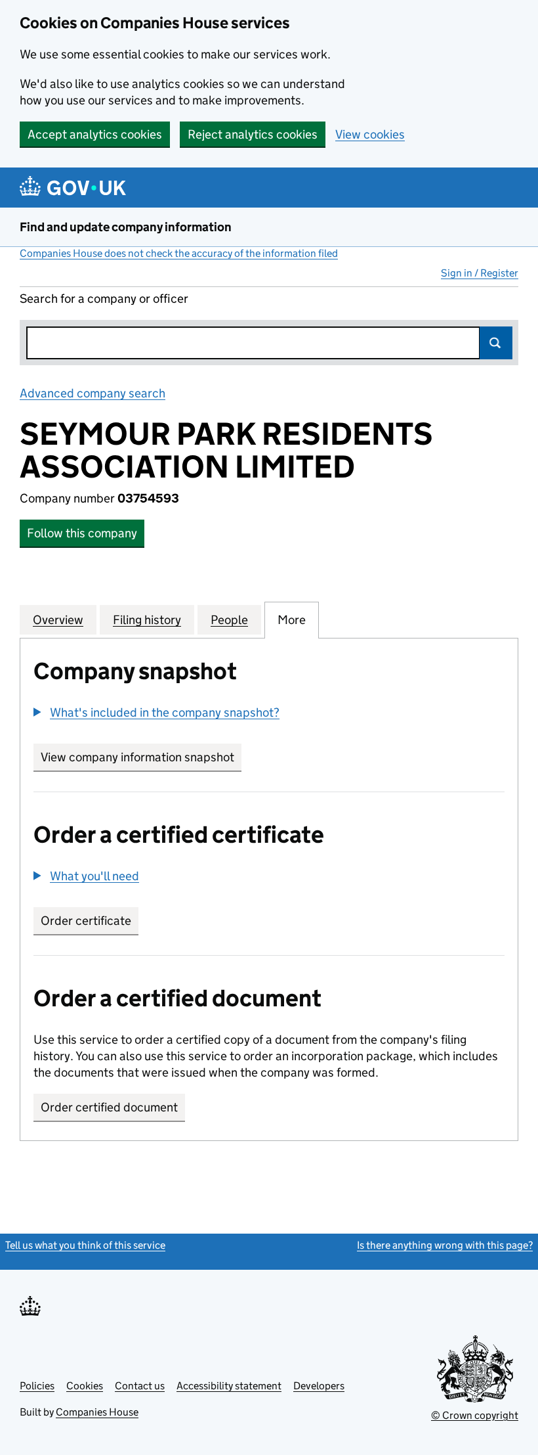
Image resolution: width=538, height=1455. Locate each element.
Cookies (84, 1385)
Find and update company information (126, 227)
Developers (318, 1385)
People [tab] (229, 619)
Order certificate (86, 920)
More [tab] (292, 619)
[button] (156, 712)
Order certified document (109, 1107)
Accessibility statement (228, 1385)
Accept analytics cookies (95, 134)
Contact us (140, 1385)
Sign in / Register (479, 273)
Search (496, 342)
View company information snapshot (141, 757)
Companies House (97, 1412)
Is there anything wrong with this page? (445, 1245)
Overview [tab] (58, 619)
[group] (269, 714)
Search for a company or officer (104, 298)
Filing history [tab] (147, 619)
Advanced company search (92, 393)
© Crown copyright (474, 1415)
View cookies (370, 134)
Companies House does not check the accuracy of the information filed (179, 253)
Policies (37, 1385)
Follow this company (82, 533)
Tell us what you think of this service (85, 1245)
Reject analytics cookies (253, 134)
